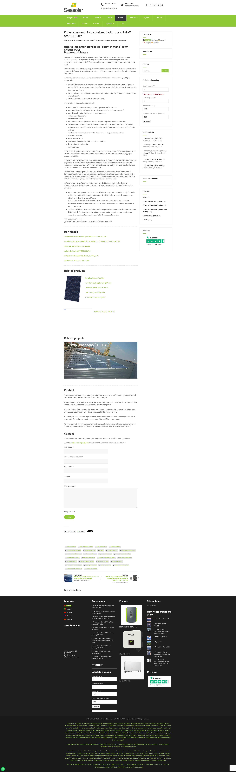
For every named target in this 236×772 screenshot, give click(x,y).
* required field (69, 512)
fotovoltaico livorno (71, 735)
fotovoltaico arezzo (141, 733)
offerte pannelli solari (90, 554)
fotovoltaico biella (72, 730)
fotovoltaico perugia (164, 735)
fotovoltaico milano (71, 725)
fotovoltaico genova (152, 730)
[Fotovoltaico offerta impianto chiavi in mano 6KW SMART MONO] (151, 652)
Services (159, 18)
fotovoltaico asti (166, 728)
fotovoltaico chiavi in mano (141, 744)
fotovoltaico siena (141, 735)
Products (133, 18)
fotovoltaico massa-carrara (96, 735)
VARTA (132, 767)
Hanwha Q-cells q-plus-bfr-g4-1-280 (98, 283)
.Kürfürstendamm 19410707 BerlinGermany (70, 652)
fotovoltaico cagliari (118, 740)
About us (97, 18)
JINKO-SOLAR (131, 764)
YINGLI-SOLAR (138, 767)
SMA (167, 764)
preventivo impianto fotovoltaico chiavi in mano (156, 755)
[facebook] (146, 5)
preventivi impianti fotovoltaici (123, 554)
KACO (136, 764)
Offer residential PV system (153, 205)
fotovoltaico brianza (94, 725)
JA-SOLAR (123, 764)
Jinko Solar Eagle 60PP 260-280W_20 (77, 251)
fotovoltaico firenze (153, 733)
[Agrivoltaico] (151, 642)
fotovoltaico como (118, 723)
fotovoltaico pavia (105, 725)
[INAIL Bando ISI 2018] (151, 637)
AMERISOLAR (74, 764)
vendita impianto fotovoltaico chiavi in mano (153, 760)
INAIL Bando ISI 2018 (161, 637)
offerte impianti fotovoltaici (128, 550)
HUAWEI (101, 550)
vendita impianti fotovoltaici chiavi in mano (110, 760)
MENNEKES (153, 764)
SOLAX (112, 767)
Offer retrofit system (150, 216)
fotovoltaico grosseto (165, 733)
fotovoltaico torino (105, 730)
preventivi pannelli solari (73, 557)
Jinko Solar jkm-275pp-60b (95, 292)
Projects (146, 18)
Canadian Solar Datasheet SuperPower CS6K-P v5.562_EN (85, 237)
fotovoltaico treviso (116, 737)
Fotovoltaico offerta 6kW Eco (154, 166)
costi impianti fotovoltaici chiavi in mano (102, 751)
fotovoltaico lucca (82, 735)
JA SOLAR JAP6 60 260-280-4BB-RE (77, 246)
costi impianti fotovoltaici (86, 546)
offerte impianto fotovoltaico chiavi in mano (144, 753)
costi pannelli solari (102, 546)
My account (110, 24)
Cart (122, 24)
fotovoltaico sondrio (117, 725)
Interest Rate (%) (149, 105)
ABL (68, 764)
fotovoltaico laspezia (71, 733)
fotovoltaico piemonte (140, 728)
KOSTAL (141, 764)
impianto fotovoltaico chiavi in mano (122, 744)
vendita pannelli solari (91, 568)
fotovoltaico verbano (129, 730)
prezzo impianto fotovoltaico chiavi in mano (158, 758)
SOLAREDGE (97, 767)
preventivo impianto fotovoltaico (107, 557)
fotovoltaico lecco (141, 723)
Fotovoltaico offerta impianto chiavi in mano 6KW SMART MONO (162, 654)
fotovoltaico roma (117, 733)
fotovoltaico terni (70, 737)
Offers (120, 18)
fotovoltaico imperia (164, 730)
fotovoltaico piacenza (112, 728)
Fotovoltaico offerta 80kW (162, 647)
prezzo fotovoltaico (117, 561)
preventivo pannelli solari (125, 557)
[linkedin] (154, 5)
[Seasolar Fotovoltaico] (73, 1)
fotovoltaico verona (139, 737)
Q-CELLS (163, 764)
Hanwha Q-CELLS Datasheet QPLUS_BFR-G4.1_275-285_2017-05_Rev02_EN (92, 241)
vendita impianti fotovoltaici (122, 565)
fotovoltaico (70, 723)
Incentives (71, 24)
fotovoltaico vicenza (151, 737)
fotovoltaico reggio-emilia (125, 728)
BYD (88, 764)
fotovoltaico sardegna (164, 737)
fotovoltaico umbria (152, 735)
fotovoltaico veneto (81, 737)
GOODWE (102, 764)
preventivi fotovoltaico (106, 554)
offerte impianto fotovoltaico (74, 554)
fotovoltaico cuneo (82, 730)
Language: (71, 18)
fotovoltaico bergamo (94, 723)
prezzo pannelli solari (91, 565)
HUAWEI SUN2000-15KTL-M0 (104, 312)
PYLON (158, 764)
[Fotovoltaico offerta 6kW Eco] (151, 619)
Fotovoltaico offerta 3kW (100, 646)
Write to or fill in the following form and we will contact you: (95, 443)
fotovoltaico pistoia (119, 735)
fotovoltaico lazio (94, 733)
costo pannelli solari (90, 550)
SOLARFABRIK (105, 767)
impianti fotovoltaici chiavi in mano (101, 744)
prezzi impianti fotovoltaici (87, 561)
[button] (100, 360)
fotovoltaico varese (128, 725)
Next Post (117, 577)
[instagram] (158, 5)
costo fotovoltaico (115, 546)
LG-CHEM (146, 764)
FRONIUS (96, 764)
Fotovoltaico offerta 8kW (100, 656)
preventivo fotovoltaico (89, 557)
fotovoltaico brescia (106, 723)
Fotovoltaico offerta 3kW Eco (154, 159)
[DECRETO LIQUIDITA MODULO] (151, 624)
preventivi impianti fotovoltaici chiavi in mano (97, 755)
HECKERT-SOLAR (110, 764)
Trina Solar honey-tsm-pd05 (95, 297)
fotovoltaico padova (93, 737)
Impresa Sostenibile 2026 (153, 138)
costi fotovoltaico (71, 546)
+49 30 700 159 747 (70, 655)
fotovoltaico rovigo (104, 737)
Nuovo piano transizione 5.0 (154, 145)
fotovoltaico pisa (109, 735)
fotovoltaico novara (94, 730)
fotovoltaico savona (83, 733)
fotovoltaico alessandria (154, 728)
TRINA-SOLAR (125, 767)
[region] (100, 360)
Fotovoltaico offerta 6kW (100, 651)
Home (85, 18)
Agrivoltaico (158, 642)
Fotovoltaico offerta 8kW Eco (101, 633)
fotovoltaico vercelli (116, 730)
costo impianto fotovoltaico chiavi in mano (153, 751)
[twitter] (150, 5)
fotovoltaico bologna (157, 725)
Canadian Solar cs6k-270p (94, 278)
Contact (96, 24)
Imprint (84, 24)
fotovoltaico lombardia (81, 723)
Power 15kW (122, 40)
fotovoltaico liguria (140, 730)
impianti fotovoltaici (85, 744)
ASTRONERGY (82, 764)
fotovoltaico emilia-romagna (143, 725)
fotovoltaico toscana (129, 733)
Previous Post (86, 576)
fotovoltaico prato (130, 735)
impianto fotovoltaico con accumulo (125, 746)
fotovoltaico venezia (128, 737)
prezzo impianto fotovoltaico (74, 565)
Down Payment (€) (149, 98)
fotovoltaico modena (88, 728)
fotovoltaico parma (99, 728)
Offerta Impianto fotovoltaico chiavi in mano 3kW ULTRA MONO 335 (161, 631)
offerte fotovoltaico (112, 550)
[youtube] (162, 5)
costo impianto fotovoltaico (74, 550)
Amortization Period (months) (154, 113)
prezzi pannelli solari (103, 561)
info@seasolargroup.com (79, 443)
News (109, 18)
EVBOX (92, 764)
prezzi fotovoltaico (71, 561)
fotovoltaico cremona (129, 723)
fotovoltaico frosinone (105, 733)
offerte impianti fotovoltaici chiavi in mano (101, 753)
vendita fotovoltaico (105, 565)
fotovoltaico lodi (151, 723)
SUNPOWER (117, 767)
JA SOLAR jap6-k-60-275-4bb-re (96, 288)
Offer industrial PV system (106, 40)
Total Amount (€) (149, 86)
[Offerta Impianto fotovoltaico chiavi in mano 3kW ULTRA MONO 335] (151, 629)
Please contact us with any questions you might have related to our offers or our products (97, 439)
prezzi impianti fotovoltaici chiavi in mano (104, 758)
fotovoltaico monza (82, 725)
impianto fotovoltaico (73, 744)
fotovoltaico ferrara (75, 728)
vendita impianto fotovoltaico (74, 568)
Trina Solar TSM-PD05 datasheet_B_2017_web (81, 256)
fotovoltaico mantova (162, 723)
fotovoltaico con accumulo (156, 744)
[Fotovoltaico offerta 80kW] (151, 647)
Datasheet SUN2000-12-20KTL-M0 (76, 261)
